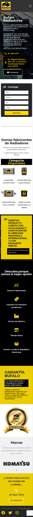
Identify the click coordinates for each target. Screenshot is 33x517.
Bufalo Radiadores (25, 508)
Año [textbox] (7, 102)
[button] (3, 463)
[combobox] (16, 92)
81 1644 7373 (16, 495)
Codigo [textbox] (8, 107)
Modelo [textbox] (8, 97)
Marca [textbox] (8, 92)
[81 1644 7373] (16, 490)
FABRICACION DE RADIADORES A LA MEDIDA (24, 204)
